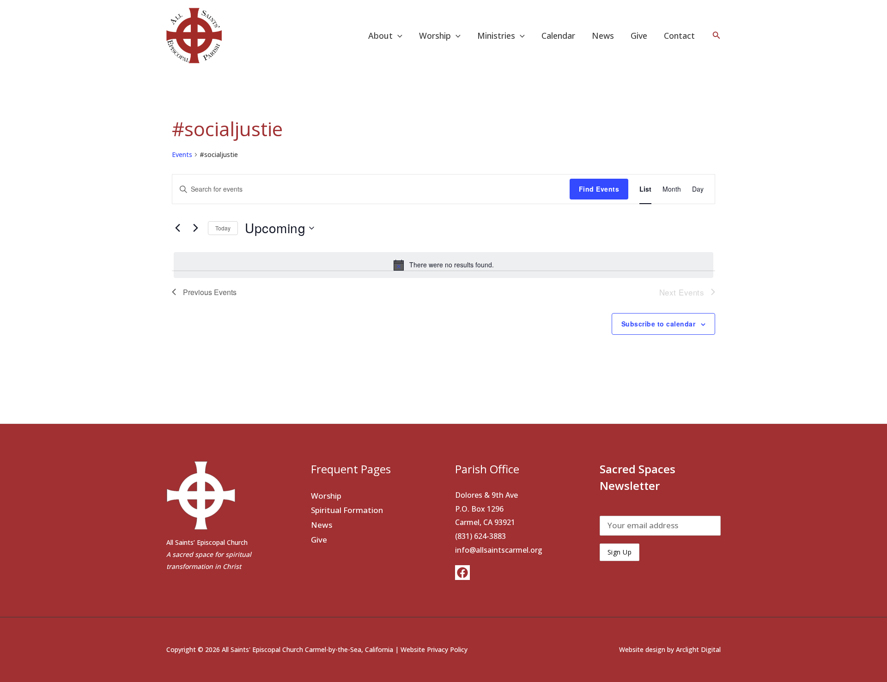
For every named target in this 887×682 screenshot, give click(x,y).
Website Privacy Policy (434, 649)
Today (223, 228)
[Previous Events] (177, 228)
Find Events (599, 188)
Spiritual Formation (347, 510)
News (603, 35)
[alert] (443, 265)
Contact (679, 35)
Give (639, 35)
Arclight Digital (698, 649)
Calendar (558, 35)
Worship (326, 495)
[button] (397, 35)
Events (182, 154)
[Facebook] (462, 572)
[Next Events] (195, 228)
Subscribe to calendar (658, 323)
